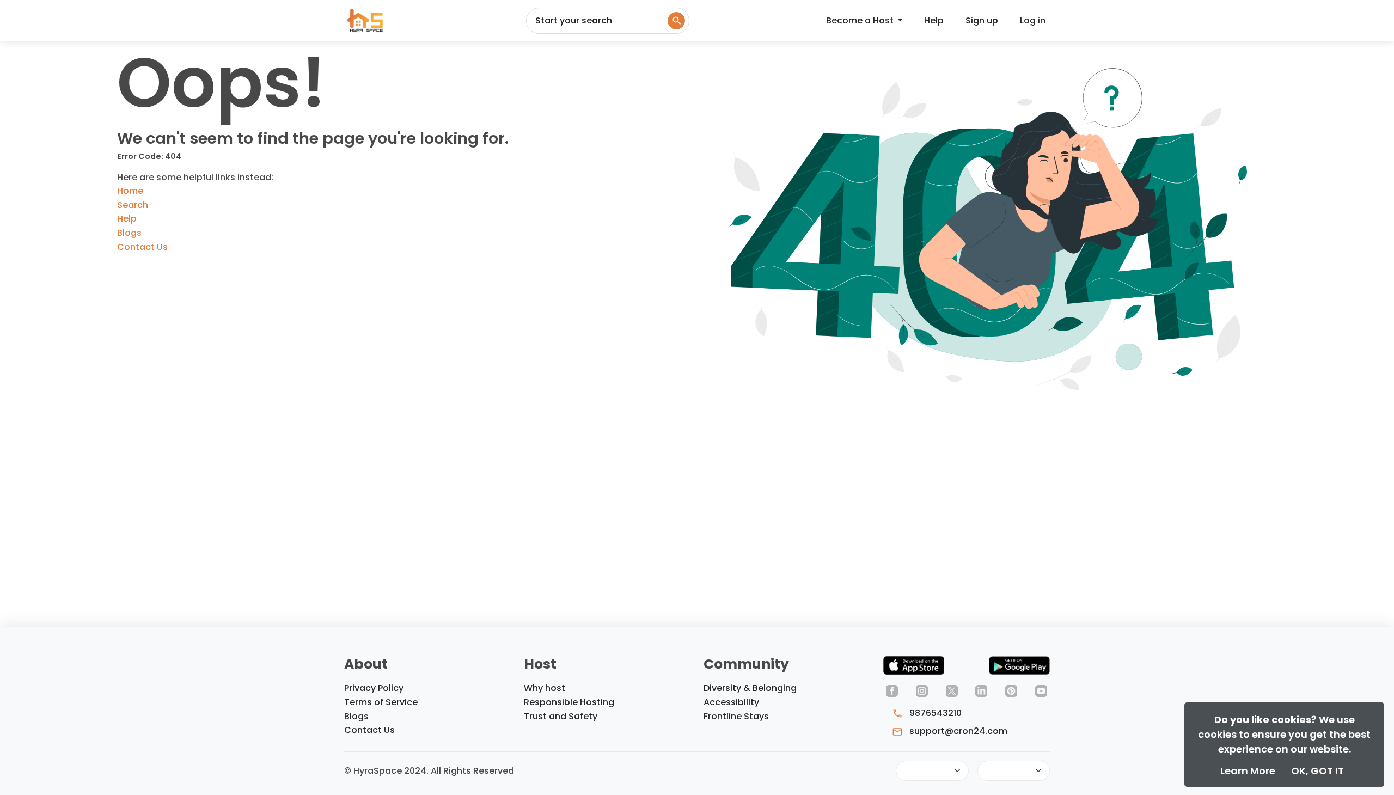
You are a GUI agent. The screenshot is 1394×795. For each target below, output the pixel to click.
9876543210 (934, 713)
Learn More (1248, 771)
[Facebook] (892, 690)
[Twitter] (952, 690)
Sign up (981, 20)
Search (132, 205)
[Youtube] (1041, 690)
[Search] (676, 20)
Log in (1033, 20)
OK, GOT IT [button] (1317, 771)
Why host (544, 688)
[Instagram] (922, 690)
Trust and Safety (560, 716)
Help (934, 20)
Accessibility (731, 702)
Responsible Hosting (569, 702)
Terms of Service (381, 702)
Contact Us (142, 247)
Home (130, 191)
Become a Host (861, 20)
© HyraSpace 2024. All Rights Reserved (429, 771)
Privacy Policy (373, 688)
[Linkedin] (981, 690)
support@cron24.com (957, 731)
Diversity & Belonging (750, 688)
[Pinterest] (1011, 690)
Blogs (129, 233)
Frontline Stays (736, 716)
